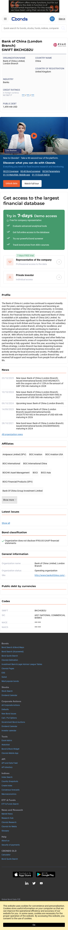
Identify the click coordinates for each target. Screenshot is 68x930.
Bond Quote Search (10, 656)
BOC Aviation (35, 454)
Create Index (7, 786)
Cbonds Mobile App (10, 753)
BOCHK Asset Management (16, 472)
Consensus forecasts (10, 790)
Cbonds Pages (8, 668)
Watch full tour (32, 183)
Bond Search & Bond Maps (13, 647)
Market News (7, 814)
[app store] (23, 874)
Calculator (6, 855)
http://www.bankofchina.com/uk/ (50, 575)
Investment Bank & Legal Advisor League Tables (22, 664)
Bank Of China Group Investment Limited (23, 491)
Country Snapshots (10, 781)
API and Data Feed (10, 763)
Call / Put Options (9, 718)
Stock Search (7, 691)
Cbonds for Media (9, 826)
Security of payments (11, 845)
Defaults (5, 709)
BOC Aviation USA (54, 454)
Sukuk (4, 677)
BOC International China (35, 463)
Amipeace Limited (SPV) (14, 454)
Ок (34, 925)
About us (5, 841)
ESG (3, 673)
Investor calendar (9, 731)
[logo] (20, 19)
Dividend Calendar (9, 695)
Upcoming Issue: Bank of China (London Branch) (40, 403)
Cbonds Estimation (10, 660)
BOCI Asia (46, 472)
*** (23, 95)
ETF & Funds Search (10, 804)
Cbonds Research (9, 822)
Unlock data (11, 183)
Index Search (7, 777)
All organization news (12, 434)
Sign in (62, 19)
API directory (7, 767)
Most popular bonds (10, 681)
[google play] (45, 874)
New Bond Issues (9, 714)
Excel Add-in (7, 740)
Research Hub (7, 818)
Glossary (5, 831)
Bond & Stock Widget (10, 749)
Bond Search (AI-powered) (13, 652)
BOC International (11, 463)
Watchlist (6, 745)
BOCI (35, 472)
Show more (8, 500)
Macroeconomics (9, 794)
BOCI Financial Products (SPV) (18, 481)
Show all (6, 523)
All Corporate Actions (11, 705)
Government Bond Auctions (13, 722)
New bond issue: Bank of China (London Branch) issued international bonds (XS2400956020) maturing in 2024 (40, 426)
